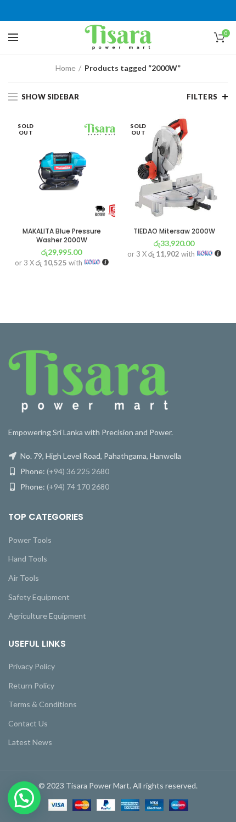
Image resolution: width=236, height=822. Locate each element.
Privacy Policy (31, 666)
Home (65, 68)
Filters (202, 96)
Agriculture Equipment (47, 615)
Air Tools (23, 577)
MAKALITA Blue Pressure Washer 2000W (62, 235)
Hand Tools (27, 558)
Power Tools (30, 540)
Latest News (30, 742)
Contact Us (28, 723)
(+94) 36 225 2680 (78, 471)
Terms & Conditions (42, 704)
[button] (24, 797)
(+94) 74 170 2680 (78, 486)
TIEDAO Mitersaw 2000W (174, 231)
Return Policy (31, 685)
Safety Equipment (39, 597)
